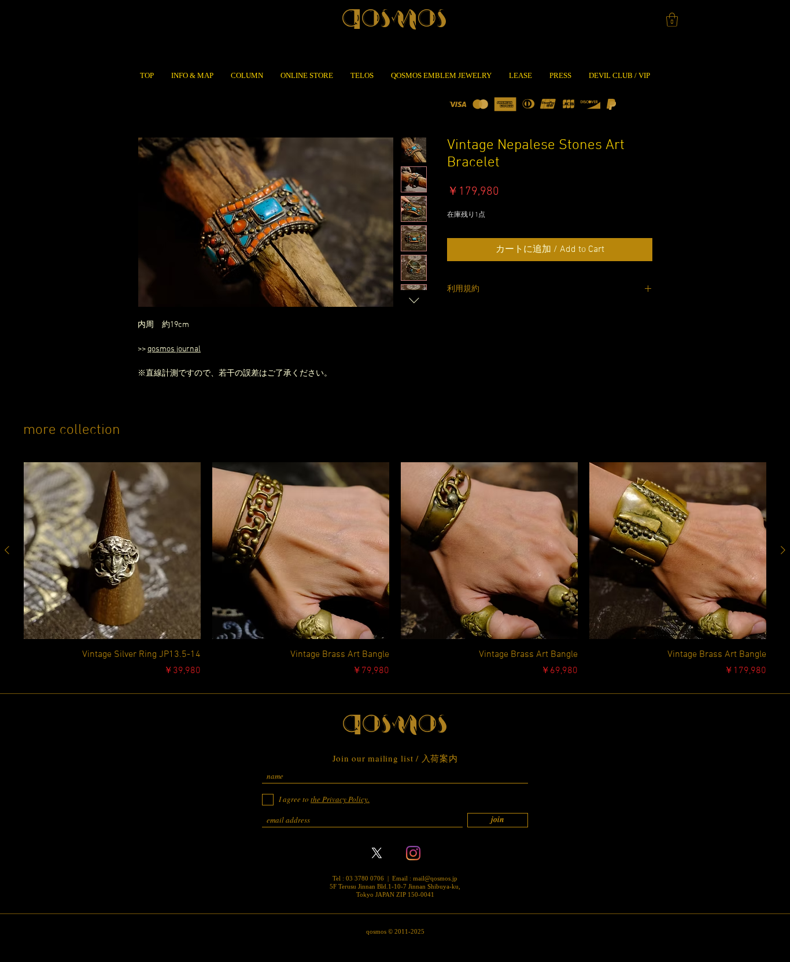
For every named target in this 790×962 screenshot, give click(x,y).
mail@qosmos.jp (435, 878)
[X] (377, 853)
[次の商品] (783, 550)
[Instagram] (413, 853)
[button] (672, 20)
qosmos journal (174, 349)
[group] (395, 570)
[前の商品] (7, 550)
